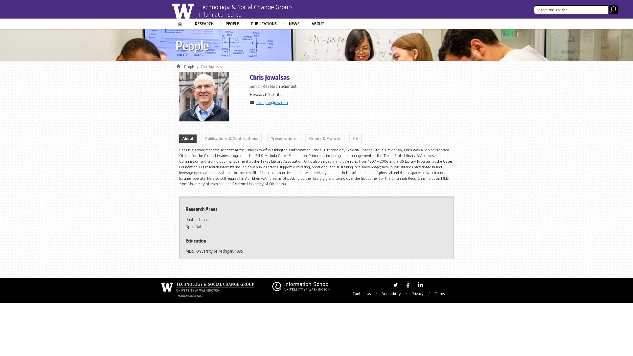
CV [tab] (355, 138)
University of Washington (192, 13)
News (294, 23)
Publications (264, 23)
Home (180, 22)
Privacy (418, 293)
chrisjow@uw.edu (272, 102)
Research (204, 23)
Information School (221, 14)
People (232, 23)
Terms (439, 293)
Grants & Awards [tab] (325, 138)
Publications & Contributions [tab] (231, 138)
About (318, 23)
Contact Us (362, 293)
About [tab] (188, 138)
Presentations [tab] (284, 138)
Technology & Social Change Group (245, 6)
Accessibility (391, 293)
